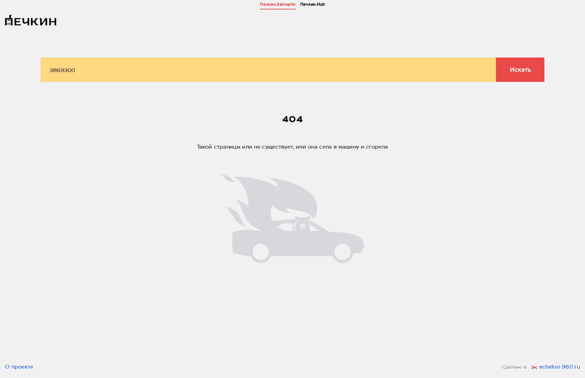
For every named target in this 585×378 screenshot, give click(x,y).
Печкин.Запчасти (278, 4)
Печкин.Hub (312, 4)
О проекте (19, 367)
